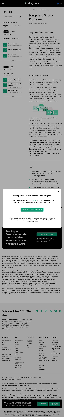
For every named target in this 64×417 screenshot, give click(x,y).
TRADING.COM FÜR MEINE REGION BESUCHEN (32, 209)
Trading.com (32, 200)
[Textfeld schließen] (58, 191)
